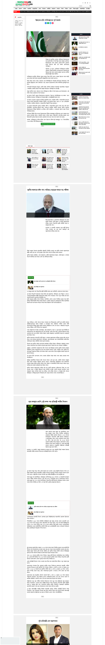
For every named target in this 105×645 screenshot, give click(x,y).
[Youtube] (85, 3)
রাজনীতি (29, 8)
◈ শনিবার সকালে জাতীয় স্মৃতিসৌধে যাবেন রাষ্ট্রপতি (83, 11)
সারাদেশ (53, 8)
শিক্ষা (62, 8)
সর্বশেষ (20, 8)
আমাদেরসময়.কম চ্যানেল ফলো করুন (48, 124)
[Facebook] (83, 3)
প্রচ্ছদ (16, 8)
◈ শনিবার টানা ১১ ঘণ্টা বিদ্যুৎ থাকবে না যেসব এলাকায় (30, 11)
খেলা (40, 8)
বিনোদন (44, 8)
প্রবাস (70, 8)
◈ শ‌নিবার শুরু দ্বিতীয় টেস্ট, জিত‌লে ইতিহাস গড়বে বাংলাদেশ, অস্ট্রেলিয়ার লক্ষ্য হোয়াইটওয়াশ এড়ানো (57, 11)
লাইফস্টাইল (82, 8)
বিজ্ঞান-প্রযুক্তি (75, 8)
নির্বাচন (66, 8)
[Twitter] (88, 3)
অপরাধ (58, 8)
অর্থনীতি (48, 8)
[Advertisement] (56, 4)
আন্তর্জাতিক (35, 8)
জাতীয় (24, 8)
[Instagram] (90, 3)
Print (57, 16)
